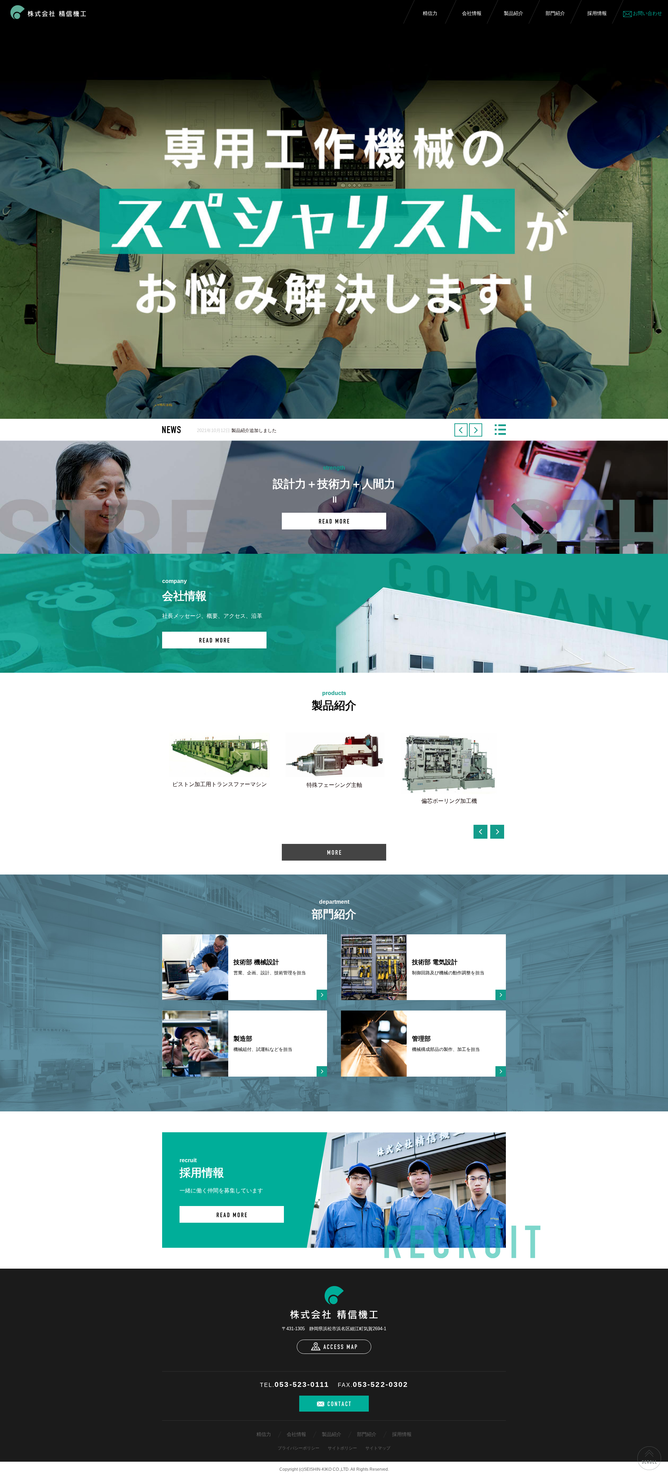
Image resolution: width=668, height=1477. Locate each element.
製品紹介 (513, 13)
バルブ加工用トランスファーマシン (449, 785)
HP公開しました (248, 430)
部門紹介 (555, 13)
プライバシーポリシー (298, 1448)
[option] (334, 209)
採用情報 (597, 13)
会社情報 (472, 13)
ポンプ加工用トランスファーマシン (334, 808)
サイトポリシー (342, 1448)
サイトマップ (377, 1448)
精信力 (430, 13)
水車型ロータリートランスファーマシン (219, 812)
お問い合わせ (647, 13)
